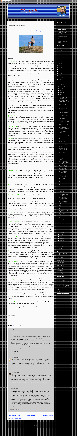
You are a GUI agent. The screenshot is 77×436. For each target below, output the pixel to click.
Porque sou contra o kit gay (63, 125)
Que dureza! (61, 222)
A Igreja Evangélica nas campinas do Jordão (63, 176)
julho (61, 90)
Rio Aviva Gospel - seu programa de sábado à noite (64, 128)
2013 (59, 75)
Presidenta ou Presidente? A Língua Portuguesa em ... (63, 97)
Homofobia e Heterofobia (62, 182)
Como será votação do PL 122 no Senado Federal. (63, 150)
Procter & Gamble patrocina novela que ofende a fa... (63, 194)
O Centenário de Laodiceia (62, 206)
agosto (61, 88)
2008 (59, 246)
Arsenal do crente (61, 265)
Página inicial (31, 415)
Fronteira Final (61, 268)
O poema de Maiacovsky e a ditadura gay (64, 179)
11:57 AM (13, 406)
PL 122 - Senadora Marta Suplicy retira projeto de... (64, 186)
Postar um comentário (14, 409)
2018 (59, 65)
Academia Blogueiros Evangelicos (62, 258)
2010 (59, 243)
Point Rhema (60, 267)
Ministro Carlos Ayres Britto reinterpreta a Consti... (63, 215)
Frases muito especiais (62, 36)
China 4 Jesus (60, 272)
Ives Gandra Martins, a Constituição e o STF (63, 142)
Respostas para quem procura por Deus (63, 139)
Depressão (15, 326)
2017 (59, 67)
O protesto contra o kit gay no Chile (63, 117)
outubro (61, 84)
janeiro (61, 240)
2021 (59, 60)
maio (61, 94)
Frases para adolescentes (63, 38)
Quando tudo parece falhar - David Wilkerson (63, 231)
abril (61, 234)
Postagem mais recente (14, 415)
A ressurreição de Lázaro (64, 145)
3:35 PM (13, 368)
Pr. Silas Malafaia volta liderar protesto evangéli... (63, 172)
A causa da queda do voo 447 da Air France (64, 114)
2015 (59, 71)
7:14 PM (13, 383)
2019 (59, 63)
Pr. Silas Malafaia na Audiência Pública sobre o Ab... (63, 190)
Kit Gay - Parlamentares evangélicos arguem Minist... (64, 154)
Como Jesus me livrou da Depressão (64, 136)
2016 (59, 69)
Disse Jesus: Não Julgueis (64, 208)
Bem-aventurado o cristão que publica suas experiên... (63, 219)
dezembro (62, 81)
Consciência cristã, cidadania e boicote (63, 169)
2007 (59, 248)
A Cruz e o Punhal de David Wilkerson (63, 227)
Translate (66, 295)
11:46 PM (13, 353)
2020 (59, 61)
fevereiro (61, 238)
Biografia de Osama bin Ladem (63, 224)
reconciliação (41, 159)
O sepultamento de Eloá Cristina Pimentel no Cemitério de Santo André (63, 32)
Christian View (61, 273)
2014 (59, 73)
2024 (59, 54)
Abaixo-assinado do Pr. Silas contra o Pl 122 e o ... (64, 101)
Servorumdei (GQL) (62, 256)
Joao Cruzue (15, 325)
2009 (59, 245)
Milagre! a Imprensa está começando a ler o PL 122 (64, 158)
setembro (61, 86)
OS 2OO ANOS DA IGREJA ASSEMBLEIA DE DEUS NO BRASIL (63, 110)
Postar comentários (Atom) (16, 418)
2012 (59, 77)
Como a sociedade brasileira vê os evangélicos (62, 105)
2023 (59, 56)
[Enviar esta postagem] (20, 325)
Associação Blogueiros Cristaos (62, 254)
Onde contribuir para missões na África (63, 166)
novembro (62, 83)
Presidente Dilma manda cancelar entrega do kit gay (64, 121)
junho (61, 92)
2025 (59, 52)
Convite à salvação (62, 146)
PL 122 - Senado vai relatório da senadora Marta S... (63, 162)
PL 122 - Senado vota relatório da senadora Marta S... (63, 202)
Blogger (41, 425)
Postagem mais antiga (48, 415)
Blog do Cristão (61, 262)
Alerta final (60, 270)
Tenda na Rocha (61, 260)
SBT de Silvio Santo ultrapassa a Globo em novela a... (64, 198)
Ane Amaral (14, 357)
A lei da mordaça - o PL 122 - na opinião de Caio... (64, 133)
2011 (59, 79)
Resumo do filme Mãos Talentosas (62, 42)
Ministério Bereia (61, 264)
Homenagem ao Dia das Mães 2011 (63, 211)
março (61, 236)
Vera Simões (14, 372)
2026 (59, 50)
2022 (59, 58)
